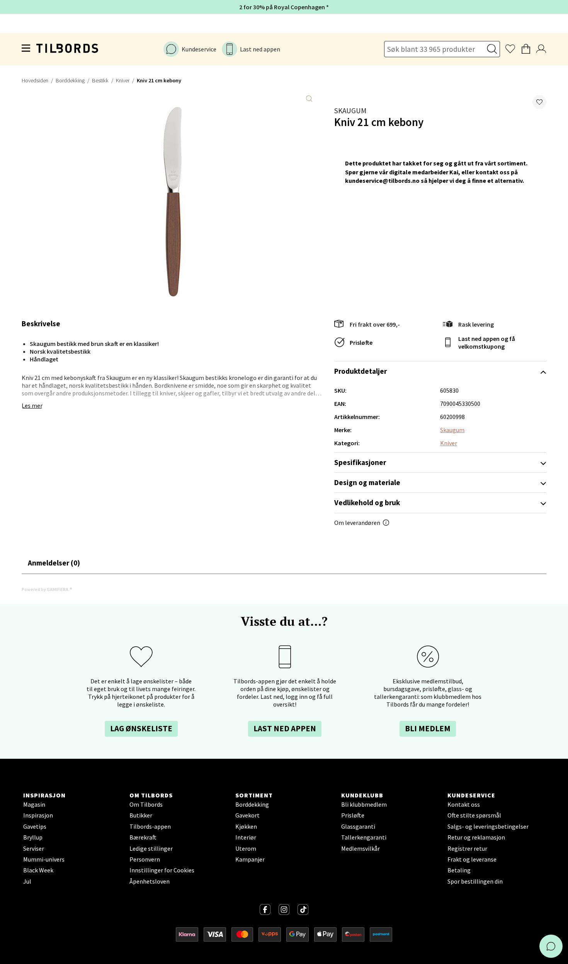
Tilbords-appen (150, 826)
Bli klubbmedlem (364, 804)
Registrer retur (467, 848)
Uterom (245, 848)
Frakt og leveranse (472, 859)
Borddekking (70, 80)
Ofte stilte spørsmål (474, 815)
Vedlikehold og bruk (367, 502)
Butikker (140, 815)
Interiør (245, 837)
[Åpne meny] (26, 49)
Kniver (122, 80)
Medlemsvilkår (360, 848)
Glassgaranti (358, 826)
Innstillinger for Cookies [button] (161, 870)
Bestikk (100, 80)
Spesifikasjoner (360, 462)
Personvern (144, 859)
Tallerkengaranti (363, 837)
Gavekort (247, 815)
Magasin (34, 804)
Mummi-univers (44, 859)
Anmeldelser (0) (54, 562)
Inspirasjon (38, 815)
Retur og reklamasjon (476, 837)
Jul (27, 881)
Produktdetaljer (360, 371)
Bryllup (33, 837)
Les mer (32, 405)
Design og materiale (367, 482)
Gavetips (34, 826)
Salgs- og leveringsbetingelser (488, 826)
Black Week (38, 870)
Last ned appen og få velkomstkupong (486, 342)
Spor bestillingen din (475, 881)
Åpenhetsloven (149, 881)
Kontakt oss (463, 804)
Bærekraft (142, 837)
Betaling (459, 870)
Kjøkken (246, 826)
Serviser (33, 848)
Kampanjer (250, 859)
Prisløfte (361, 342)
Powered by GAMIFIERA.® (47, 589)
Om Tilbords (146, 804)
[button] (539, 102)
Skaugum (350, 110)
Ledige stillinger (151, 848)
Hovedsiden (35, 80)
